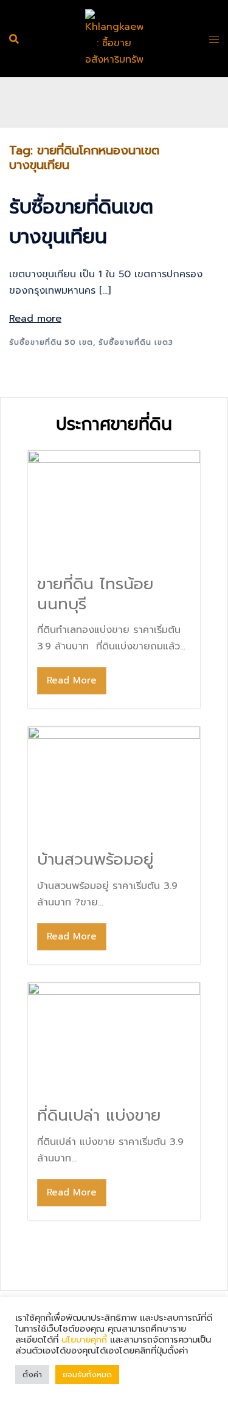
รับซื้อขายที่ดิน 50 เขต (51, 342)
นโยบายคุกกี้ (84, 1339)
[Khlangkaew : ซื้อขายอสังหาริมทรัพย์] (114, 38)
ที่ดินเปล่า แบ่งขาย (99, 1115)
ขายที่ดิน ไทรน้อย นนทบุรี (95, 594)
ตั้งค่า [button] (32, 1374)
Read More (72, 680)
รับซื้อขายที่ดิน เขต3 (135, 342)
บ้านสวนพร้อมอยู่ (95, 859)
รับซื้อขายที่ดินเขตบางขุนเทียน (81, 222)
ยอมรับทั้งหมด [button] (87, 1374)
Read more (35, 318)
